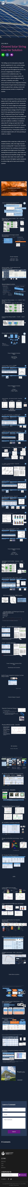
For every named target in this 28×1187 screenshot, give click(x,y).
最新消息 (3, 1161)
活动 (2, 1163)
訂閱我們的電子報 (6, 1172)
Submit (14, 1131)
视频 (2, 1165)
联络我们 (3, 1167)
